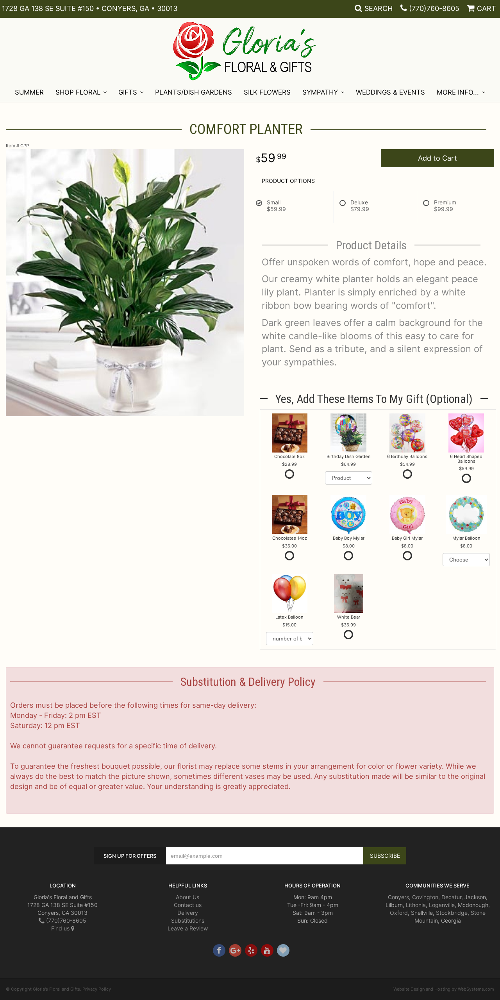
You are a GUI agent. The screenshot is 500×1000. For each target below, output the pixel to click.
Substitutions (187, 920)
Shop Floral (77, 92)
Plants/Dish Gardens (193, 92)
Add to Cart (437, 158)
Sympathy (320, 92)
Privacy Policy (96, 989)
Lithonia (416, 905)
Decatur (451, 897)
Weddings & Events (390, 92)
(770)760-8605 (434, 8)
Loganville (442, 905)
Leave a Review (188, 928)
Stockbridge (452, 912)
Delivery (187, 912)
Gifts (127, 92)
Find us (61, 928)
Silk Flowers (267, 92)
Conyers (398, 897)
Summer (29, 92)
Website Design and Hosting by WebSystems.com (443, 989)
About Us (187, 897)
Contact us (188, 905)
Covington (425, 897)
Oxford (399, 912)
